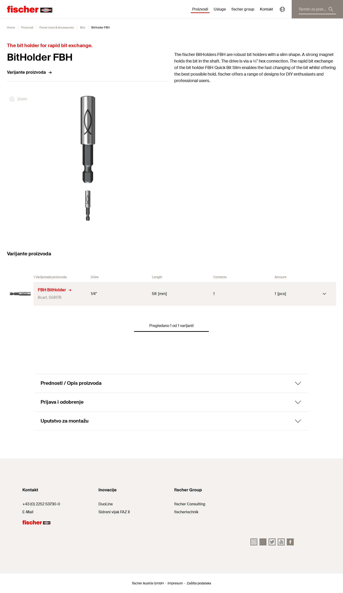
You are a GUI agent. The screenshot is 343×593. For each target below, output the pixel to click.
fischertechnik (186, 512)
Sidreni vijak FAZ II (114, 512)
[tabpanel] (88, 206)
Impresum (175, 583)
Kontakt (266, 9)
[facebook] (290, 541)
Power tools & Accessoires (56, 27)
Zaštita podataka (199, 583)
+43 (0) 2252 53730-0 (41, 504)
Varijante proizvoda (26, 72)
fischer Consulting (189, 504)
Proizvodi (27, 27)
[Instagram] (253, 541)
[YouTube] (281, 541)
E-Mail (27, 512)
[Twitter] (272, 541)
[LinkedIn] (262, 541)
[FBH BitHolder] (20, 293)
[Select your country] (282, 9)
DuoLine (105, 504)
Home (11, 27)
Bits (82, 27)
